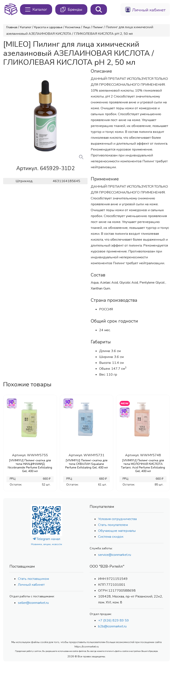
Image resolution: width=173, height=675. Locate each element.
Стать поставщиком (33, 578)
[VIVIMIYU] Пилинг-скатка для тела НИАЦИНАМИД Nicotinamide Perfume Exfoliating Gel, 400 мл (30, 466)
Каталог (25, 27)
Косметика (72, 27)
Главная (11, 27)
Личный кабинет (31, 584)
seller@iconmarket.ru (33, 602)
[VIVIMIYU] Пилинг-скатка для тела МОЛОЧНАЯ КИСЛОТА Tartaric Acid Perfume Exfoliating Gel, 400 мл (143, 466)
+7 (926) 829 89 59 (113, 620)
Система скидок (110, 536)
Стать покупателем (113, 525)
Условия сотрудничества (117, 519)
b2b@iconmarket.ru (112, 626)
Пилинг (98, 27)
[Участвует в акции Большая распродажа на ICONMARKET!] (11, 402)
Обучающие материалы (117, 530)
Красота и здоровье (48, 27)
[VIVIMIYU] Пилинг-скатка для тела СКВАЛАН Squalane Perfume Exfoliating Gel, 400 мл (86, 464)
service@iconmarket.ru (114, 554)
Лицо (86, 27)
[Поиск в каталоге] (99, 9)
